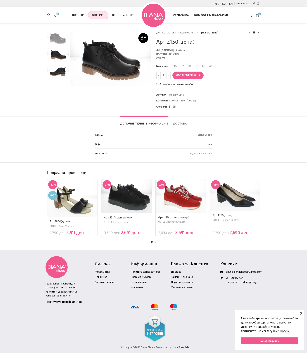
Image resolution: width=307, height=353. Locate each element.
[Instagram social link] (258, 3)
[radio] (175, 66)
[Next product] (258, 32)
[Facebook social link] (254, 3)
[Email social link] (174, 106)
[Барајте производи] (250, 15)
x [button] (301, 313)
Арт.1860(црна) (60, 221)
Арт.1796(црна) (222, 215)
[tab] (144, 121)
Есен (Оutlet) (188, 32)
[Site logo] (153, 14)
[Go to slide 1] (152, 242)
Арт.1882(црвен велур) (173, 217)
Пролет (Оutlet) (121, 222)
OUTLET (171, 32)
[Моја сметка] (48, 15)
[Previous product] (249, 32)
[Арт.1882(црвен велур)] (181, 196)
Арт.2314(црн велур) (118, 217)
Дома (159, 32)
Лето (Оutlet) (66, 226)
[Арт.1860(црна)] (72, 198)
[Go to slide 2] (155, 242)
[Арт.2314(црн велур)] (126, 196)
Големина (162, 65)
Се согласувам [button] (269, 340)
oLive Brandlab (180, 347)
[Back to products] (254, 32)
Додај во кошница (188, 75)
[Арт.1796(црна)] (235, 195)
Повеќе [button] (285, 331)
